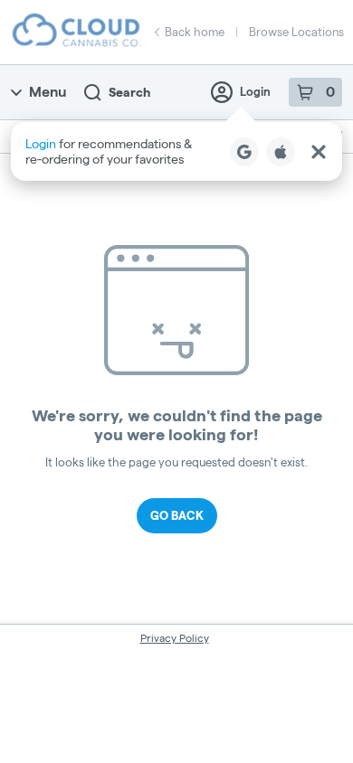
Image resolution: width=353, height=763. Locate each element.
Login (255, 91)
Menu (47, 91)
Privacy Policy (174, 638)
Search (129, 92)
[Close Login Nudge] (319, 152)
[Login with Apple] (280, 151)
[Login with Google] (244, 151)
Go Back (177, 515)
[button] (176, 151)
